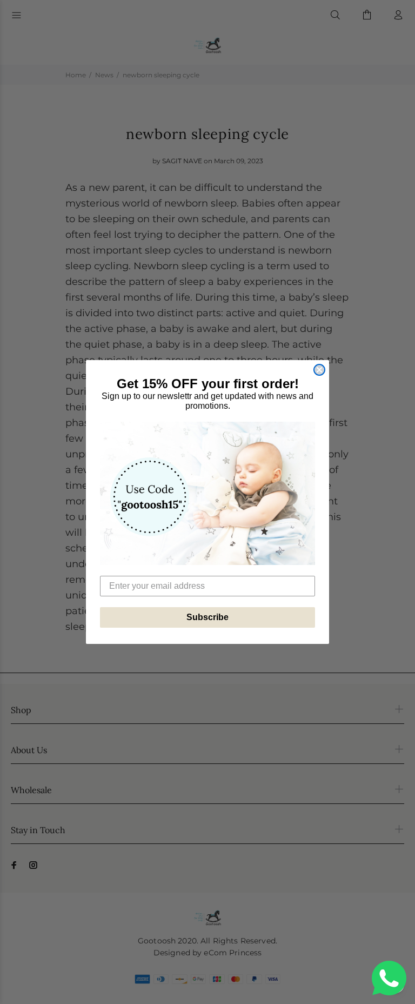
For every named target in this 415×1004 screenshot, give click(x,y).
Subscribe (207, 617)
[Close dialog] (319, 369)
